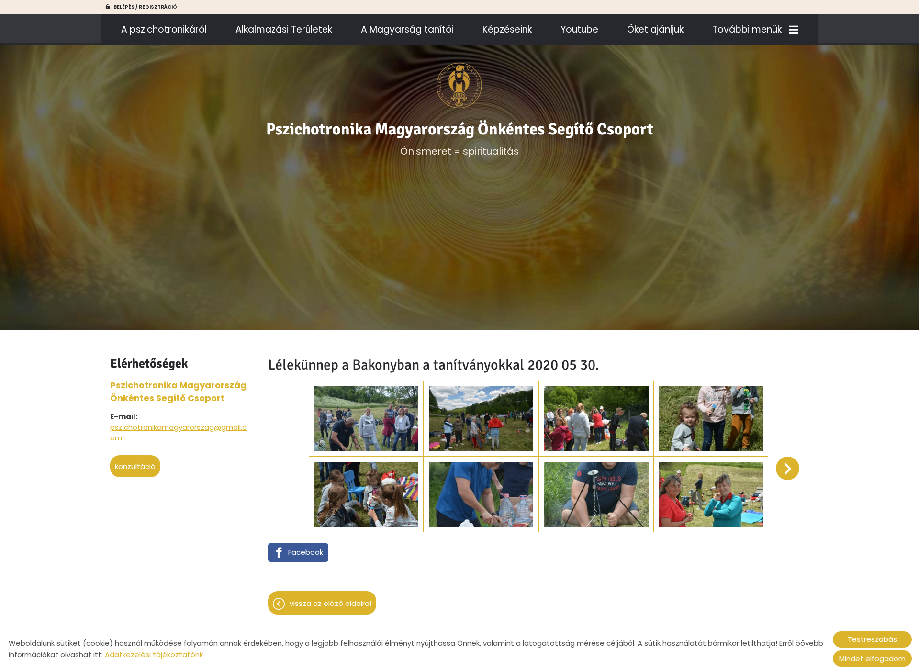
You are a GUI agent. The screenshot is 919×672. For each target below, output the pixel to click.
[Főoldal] (459, 86)
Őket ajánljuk (655, 29)
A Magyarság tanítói (407, 29)
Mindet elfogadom (872, 658)
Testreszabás (872, 639)
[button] (787, 468)
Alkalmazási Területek (283, 29)
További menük (747, 29)
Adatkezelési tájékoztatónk (154, 655)
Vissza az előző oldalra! (330, 603)
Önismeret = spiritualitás (459, 138)
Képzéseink (507, 29)
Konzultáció (135, 466)
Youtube (579, 29)
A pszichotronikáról (164, 29)
